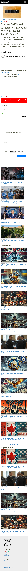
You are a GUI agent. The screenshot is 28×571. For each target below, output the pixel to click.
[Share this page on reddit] (7, 21)
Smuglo (5, 554)
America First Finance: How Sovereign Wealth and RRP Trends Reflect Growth (14, 395)
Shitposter (6, 552)
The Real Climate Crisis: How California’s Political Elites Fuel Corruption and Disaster (14, 417)
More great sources (6, 68)
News (7, 165)
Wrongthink (6, 555)
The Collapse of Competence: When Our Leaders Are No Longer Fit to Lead (13, 308)
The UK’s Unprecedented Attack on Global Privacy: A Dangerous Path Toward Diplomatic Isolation (13, 265)
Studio (17, 19)
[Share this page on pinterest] (6, 21)
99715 (11, 109)
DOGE (6, 328)
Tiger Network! (5, 72)
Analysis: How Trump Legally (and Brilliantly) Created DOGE (13, 352)
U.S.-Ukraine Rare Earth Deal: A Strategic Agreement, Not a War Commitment (13, 287)
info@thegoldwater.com (9, 560)
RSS (5, 564)
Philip (4, 19)
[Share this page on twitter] (1, 21)
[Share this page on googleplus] (4, 21)
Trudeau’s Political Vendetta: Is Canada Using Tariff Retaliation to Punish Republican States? (13, 439)
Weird (12, 19)
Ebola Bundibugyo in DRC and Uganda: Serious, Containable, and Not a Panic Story (12, 202)
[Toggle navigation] (25, 2)
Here (18, 74)
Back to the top (8, 567)
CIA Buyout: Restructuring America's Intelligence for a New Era (13, 373)
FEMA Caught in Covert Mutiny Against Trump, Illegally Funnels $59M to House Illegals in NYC (14, 330)
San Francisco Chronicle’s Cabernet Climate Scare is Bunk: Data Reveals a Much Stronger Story (12, 241)
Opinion (14, 19)
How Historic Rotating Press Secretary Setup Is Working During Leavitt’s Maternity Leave (12, 221)
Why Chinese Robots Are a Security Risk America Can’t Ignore (12, 183)
